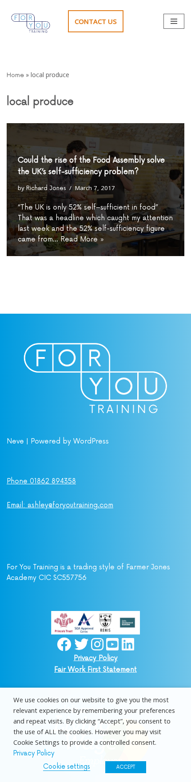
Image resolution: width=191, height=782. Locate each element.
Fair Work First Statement (95, 669)
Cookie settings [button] (66, 766)
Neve (15, 441)
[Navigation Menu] (173, 21)
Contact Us (96, 21)
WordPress (91, 441)
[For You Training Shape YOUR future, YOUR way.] (31, 21)
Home (15, 75)
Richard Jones (46, 188)
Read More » (82, 239)
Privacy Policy (96, 658)
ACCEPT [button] (125, 767)
